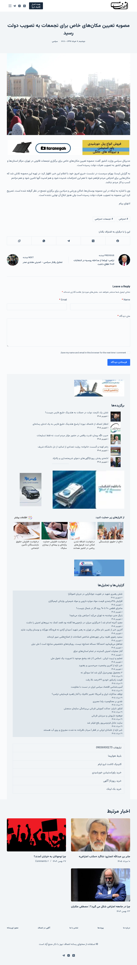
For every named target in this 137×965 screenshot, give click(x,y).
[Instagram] (19, 6)
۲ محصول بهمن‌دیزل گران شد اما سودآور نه (101, 673)
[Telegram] (14, 6)
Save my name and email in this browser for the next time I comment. (93, 353)
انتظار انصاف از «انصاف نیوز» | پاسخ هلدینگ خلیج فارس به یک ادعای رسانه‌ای (70, 424)
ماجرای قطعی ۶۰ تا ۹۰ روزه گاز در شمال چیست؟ (99, 608)
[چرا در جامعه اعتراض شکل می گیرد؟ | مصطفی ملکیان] (100, 884)
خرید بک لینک (113, 789)
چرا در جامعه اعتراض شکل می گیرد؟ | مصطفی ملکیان (100, 907)
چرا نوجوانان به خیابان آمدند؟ (50, 857)
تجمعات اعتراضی (104, 219)
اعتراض (123, 219)
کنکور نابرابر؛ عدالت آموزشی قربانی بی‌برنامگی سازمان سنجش (93, 709)
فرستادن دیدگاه (119, 362)
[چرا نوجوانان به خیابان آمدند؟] (36, 834)
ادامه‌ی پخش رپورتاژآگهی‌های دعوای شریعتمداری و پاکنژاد (80, 458)
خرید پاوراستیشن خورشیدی (106, 773)
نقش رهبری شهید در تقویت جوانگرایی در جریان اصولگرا (95, 594)
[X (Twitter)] (24, 6)
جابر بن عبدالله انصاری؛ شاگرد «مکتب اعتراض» (104, 857)
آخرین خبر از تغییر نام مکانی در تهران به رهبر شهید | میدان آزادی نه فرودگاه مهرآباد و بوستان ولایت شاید (71, 630)
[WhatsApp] (43, 241)
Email (63, 300)
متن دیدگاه (123, 316)
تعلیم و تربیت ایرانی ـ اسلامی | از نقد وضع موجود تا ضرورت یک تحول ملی (86, 658)
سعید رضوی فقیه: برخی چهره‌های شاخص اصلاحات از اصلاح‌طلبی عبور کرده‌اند (84, 637)
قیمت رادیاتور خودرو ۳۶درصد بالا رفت (104, 680)
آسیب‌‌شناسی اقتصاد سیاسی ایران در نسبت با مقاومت (96, 687)
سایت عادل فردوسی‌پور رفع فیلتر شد (104, 723)
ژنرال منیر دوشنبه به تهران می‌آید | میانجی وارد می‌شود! (96, 615)
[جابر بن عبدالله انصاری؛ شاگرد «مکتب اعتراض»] (100, 834)
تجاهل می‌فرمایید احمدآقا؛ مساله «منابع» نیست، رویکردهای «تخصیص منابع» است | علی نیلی (76, 644)
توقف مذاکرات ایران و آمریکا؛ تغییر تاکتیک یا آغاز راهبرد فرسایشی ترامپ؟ (87, 694)
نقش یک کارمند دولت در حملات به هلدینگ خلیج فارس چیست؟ (76, 413)
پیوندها (101, 928)
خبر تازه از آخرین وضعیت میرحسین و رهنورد (100, 666)
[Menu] (10, 5)
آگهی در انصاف (44, 928)
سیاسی (55, 41)
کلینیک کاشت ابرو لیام (109, 764)
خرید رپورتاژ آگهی (112, 781)
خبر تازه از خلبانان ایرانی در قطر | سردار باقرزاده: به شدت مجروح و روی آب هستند (82, 730)
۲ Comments (42, 861)
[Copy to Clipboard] (19, 241)
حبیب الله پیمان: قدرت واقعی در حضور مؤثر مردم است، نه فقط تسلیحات (72, 436)
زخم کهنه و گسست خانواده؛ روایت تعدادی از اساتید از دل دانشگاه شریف (73, 447)
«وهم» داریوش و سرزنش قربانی (107, 716)
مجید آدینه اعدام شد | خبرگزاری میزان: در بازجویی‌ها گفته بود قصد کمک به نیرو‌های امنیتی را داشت (74, 623)
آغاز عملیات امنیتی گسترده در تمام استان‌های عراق (97, 651)
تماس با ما (74, 928)
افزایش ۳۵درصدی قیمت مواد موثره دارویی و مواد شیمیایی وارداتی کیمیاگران (85, 601)
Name (126, 300)
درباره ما (126, 928)
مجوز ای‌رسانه (12, 928)
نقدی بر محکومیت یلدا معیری (107, 701)
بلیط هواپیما (114, 756)
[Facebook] (117, 241)
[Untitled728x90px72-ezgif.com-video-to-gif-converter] (68, 148)
